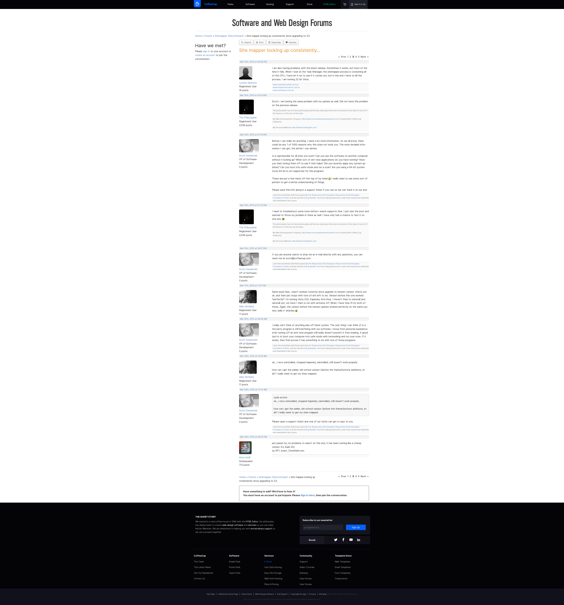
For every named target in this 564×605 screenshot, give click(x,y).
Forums (208, 35)
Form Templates (343, 573)
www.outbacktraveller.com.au (285, 84)
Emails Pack (234, 561)
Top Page (211, 594)
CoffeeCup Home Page (228, 594)
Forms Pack (234, 567)
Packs (230, 4)
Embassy (304, 573)
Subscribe (275, 42)
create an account (205, 55)
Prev (343, 56)
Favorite (292, 42)
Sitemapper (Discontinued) (229, 35)
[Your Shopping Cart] (345, 4)
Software (250, 4)
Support (290, 4)
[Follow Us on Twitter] (335, 540)
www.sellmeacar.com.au (283, 90)
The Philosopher (248, 117)
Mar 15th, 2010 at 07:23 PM (253, 205)
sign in (206, 51)
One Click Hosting (273, 567)
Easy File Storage (273, 573)
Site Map (323, 594)
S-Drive (268, 561)
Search (247, 42)
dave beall (244, 457)
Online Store (246, 594)
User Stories (306, 584)
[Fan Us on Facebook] (343, 540)
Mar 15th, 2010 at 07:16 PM (253, 135)
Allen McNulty (246, 306)
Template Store (343, 555)
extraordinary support (261, 528)
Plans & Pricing (271, 584)
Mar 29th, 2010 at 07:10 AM (253, 389)
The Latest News (202, 567)
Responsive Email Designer (347, 195)
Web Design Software (264, 594)
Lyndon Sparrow (248, 82)
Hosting (270, 4)
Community (306, 555)
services (252, 525)
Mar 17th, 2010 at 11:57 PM (253, 285)
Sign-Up (356, 527)
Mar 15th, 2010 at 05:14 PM (253, 95)
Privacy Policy (292, 599)
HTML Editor (329, 4)
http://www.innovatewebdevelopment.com (320, 119)
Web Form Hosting (273, 578)
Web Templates (342, 561)
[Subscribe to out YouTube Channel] (351, 540)
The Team (199, 561)
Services (269, 555)
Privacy (312, 594)
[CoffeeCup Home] (210, 4)
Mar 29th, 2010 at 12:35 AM (253, 356)
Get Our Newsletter (203, 573)
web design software (232, 525)
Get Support (282, 594)
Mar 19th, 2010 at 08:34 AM (253, 319)
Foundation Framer (281, 198)
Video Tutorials (307, 567)
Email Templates (343, 567)
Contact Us (199, 578)
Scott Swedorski (248, 155)
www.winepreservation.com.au (286, 87)
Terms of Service (308, 599)
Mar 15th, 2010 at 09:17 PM (253, 248)
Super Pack (234, 573)
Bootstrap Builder (308, 198)
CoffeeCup (200, 555)
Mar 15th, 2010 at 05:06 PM (253, 62)
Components (341, 578)
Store (309, 4)
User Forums (306, 578)
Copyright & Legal (298, 594)
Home (198, 35)
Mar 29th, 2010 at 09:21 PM (253, 437)
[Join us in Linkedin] (358, 540)
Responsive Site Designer (323, 195)
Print (260, 42)
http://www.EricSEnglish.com (304, 127)
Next (363, 56)
